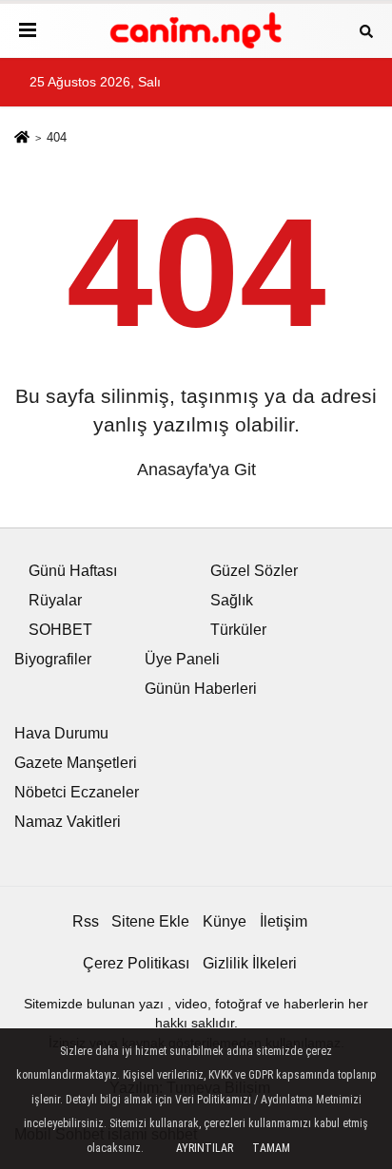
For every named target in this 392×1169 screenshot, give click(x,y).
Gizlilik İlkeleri (250, 963)
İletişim (283, 921)
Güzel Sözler (254, 571)
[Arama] (366, 30)
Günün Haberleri (201, 688)
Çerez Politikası (136, 963)
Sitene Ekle (150, 921)
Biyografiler (52, 659)
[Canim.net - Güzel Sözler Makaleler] (196, 31)
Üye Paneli (182, 659)
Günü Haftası (73, 571)
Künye (224, 921)
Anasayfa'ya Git (196, 469)
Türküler (238, 630)
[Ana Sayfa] (21, 139)
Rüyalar (55, 600)
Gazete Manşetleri (75, 763)
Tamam (271, 1148)
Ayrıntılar (204, 1148)
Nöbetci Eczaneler (76, 792)
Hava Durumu (61, 733)
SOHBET (60, 630)
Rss (85, 921)
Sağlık (231, 600)
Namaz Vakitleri (67, 822)
